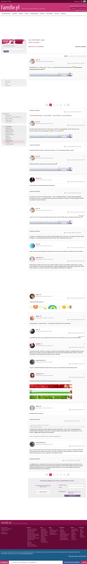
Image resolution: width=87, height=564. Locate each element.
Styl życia (57, 13)
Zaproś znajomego (64, 535)
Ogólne (43, 40)
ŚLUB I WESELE (8, 132)
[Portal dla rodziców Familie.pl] (10, 10)
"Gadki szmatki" (8, 120)
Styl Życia (73, 538)
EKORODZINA (8, 128)
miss (37, 244)
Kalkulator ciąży (30, 532)
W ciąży (27, 13)
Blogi (81, 530)
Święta (72, 535)
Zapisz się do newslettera (80, 10)
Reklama (62, 530)
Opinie (51, 529)
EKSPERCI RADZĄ (9, 129)
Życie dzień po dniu (54, 530)
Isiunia (38, 294)
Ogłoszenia (43, 529)
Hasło (60, 487)
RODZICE (7, 136)
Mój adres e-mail (62, 485)
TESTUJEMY (49, 13)
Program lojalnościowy (65, 534)
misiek (38, 406)
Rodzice (21, 13)
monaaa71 (39, 373)
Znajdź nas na (77, 1)
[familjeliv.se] (84, 1)
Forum (29, 40)
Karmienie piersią (6, 13)
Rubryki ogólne (44, 532)
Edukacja (29, 542)
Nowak (38, 178)
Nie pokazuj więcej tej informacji (77, 556)
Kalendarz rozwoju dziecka (33, 538)
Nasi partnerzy (63, 536)
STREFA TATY (8, 139)
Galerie (82, 532)
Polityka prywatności (64, 539)
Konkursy (63, 13)
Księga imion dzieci (31, 536)
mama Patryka (40, 360)
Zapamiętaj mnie (62, 491)
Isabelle (38, 344)
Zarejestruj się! (43, 491)
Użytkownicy (43, 540)
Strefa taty (43, 539)
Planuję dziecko (34, 13)
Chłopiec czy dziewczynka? (33, 535)
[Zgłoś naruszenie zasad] (68, 63)
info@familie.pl (4, 533)
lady (37, 329)
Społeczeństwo (53, 531)
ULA (37, 59)
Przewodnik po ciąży (31, 530)
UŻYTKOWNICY (36, 40)
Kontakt (61, 529)
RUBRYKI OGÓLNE (9, 131)
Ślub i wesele (44, 534)
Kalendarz (29, 543)
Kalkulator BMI (30, 539)
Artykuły (82, 531)
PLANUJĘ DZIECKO (9, 134)
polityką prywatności (27, 553)
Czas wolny (73, 539)
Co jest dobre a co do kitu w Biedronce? (13, 116)
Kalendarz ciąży (30, 531)
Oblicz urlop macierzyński (32, 534)
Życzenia (82, 535)
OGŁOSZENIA (8, 126)
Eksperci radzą (44, 531)
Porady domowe (44, 542)
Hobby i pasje (52, 532)
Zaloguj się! (74, 8)
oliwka (38, 316)
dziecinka (39, 257)
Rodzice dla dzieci (31, 544)
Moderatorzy (63, 532)
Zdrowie (42, 13)
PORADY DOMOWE (9, 144)
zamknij (84, 562)
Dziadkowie (43, 538)
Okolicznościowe (53, 534)
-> (68, 105)
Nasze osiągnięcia (64, 538)
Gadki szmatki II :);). (9, 121)
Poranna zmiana (8, 115)
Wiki (81, 534)
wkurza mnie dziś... (9, 118)
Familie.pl (14, 13)
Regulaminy (62, 531)
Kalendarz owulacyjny (32, 529)
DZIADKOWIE (8, 137)
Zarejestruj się (81, 8)
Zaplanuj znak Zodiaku (32, 545)
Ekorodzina (43, 530)
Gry (28, 540)
